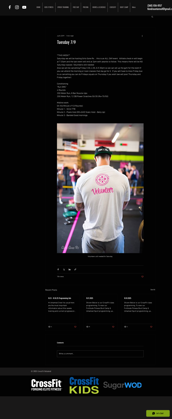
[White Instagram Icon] (17, 7)
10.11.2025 (89, 298)
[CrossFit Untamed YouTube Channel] (24, 7)
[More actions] (142, 35)
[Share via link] (75, 269)
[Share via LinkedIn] (69, 269)
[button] (152, 17)
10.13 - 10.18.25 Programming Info (59, 298)
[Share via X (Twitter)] (64, 269)
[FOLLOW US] (9, 7)
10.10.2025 (127, 298)
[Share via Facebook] (58, 269)
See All (152, 290)
